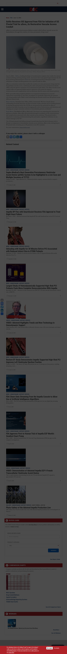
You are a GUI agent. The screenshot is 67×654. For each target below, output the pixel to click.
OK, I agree (49, 648)
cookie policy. (11, 652)
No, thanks (56, 648)
